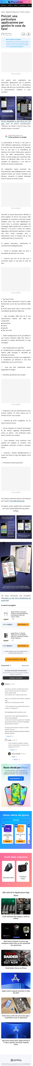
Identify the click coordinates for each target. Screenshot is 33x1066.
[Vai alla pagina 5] (15, 884)
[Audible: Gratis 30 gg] (20, 828)
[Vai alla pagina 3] (12, 884)
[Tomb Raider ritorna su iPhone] (16, 958)
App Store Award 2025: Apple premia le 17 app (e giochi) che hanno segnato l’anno (16, 1042)
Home (3, 12)
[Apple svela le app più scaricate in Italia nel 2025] (16, 981)
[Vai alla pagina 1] (9, 884)
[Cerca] (4, 1)
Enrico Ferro (8, 33)
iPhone (3, 5)
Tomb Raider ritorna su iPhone (16, 968)
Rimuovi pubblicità (16, 73)
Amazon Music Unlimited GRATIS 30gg (7, 836)
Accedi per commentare (15, 678)
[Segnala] (13, 736)
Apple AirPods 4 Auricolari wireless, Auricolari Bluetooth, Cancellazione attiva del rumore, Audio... (19, 614)
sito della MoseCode (17, 501)
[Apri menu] (24, 2)
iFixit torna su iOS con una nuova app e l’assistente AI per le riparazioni (16, 1017)
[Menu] (2, 1)
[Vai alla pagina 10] (22, 884)
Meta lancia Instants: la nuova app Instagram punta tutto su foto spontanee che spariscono (15, 943)
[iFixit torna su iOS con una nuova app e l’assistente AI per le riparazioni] (16, 1005)
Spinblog (10, 1064)
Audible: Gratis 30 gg (20, 835)
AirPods (22, 5)
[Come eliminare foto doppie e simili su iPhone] (16, 906)
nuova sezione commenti (16, 46)
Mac (15, 5)
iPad (9, 5)
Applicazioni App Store (12, 12)
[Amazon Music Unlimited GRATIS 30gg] (7, 828)
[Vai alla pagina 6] (16, 884)
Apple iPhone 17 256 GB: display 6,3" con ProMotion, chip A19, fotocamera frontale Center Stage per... (19, 635)
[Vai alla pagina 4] (13, 884)
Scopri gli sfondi (15, 778)
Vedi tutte (16, 820)
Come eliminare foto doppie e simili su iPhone (16, 917)
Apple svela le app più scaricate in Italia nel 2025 (16, 992)
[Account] (29, 1)
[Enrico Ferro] (2, 34)
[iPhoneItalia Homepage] (15, 1)
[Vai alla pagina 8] (19, 884)
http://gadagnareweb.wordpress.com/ (15, 712)
